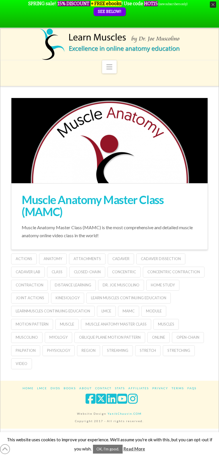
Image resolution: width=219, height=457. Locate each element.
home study (163, 285)
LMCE (106, 311)
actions (24, 258)
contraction (29, 285)
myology (58, 337)
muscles (166, 324)
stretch (148, 350)
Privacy (160, 388)
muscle (67, 324)
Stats (120, 388)
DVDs (55, 388)
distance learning (73, 285)
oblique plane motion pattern (110, 337)
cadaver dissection (161, 258)
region (89, 350)
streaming (117, 350)
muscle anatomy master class (116, 324)
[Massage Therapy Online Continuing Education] (109, 44)
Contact (103, 388)
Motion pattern (32, 324)
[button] (109, 66)
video (21, 363)
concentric (124, 272)
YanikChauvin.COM (125, 413)
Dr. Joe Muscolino (121, 285)
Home (28, 388)
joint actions (30, 298)
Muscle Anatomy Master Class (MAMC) (92, 206)
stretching (178, 350)
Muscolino (27, 337)
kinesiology (68, 298)
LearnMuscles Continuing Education (53, 311)
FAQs (191, 388)
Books (70, 388)
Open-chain (188, 337)
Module (154, 311)
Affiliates (138, 388)
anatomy (53, 258)
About (85, 388)
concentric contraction (173, 272)
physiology (58, 350)
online (158, 337)
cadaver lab (28, 272)
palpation (26, 350)
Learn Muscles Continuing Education (128, 298)
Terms (178, 388)
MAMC (129, 311)
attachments (87, 258)
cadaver (120, 258)
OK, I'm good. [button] (107, 449)
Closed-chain (87, 272)
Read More (134, 448)
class (57, 272)
